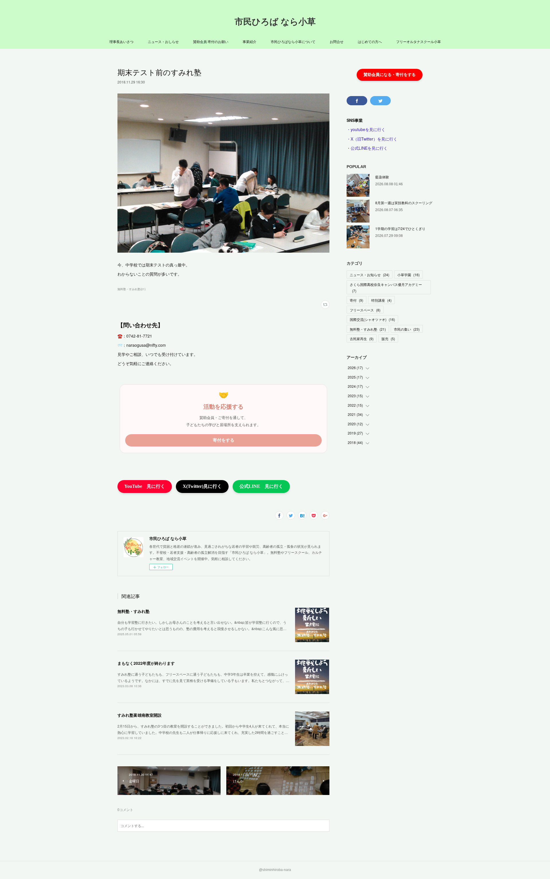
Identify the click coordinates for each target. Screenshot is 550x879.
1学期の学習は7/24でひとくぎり (400, 228)
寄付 (356, 300)
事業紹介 (249, 41)
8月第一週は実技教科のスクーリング (403, 202)
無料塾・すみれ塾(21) (131, 289)
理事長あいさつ (121, 41)
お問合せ (336, 41)
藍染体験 (382, 176)
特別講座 (381, 300)
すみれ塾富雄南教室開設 (139, 715)
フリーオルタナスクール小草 (418, 41)
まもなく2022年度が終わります (146, 663)
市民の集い (407, 329)
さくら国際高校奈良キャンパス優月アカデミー (386, 287)
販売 (388, 338)
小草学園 (408, 274)
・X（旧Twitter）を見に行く (372, 139)
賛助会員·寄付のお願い (210, 41)
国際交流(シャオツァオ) (372, 319)
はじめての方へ (370, 41)
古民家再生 (362, 338)
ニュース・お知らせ (369, 274)
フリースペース (365, 309)
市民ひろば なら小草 (275, 21)
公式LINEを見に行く (369, 148)
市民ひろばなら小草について (293, 41)
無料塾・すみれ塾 (133, 611)
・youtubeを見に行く (366, 129)
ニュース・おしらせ (163, 41)
